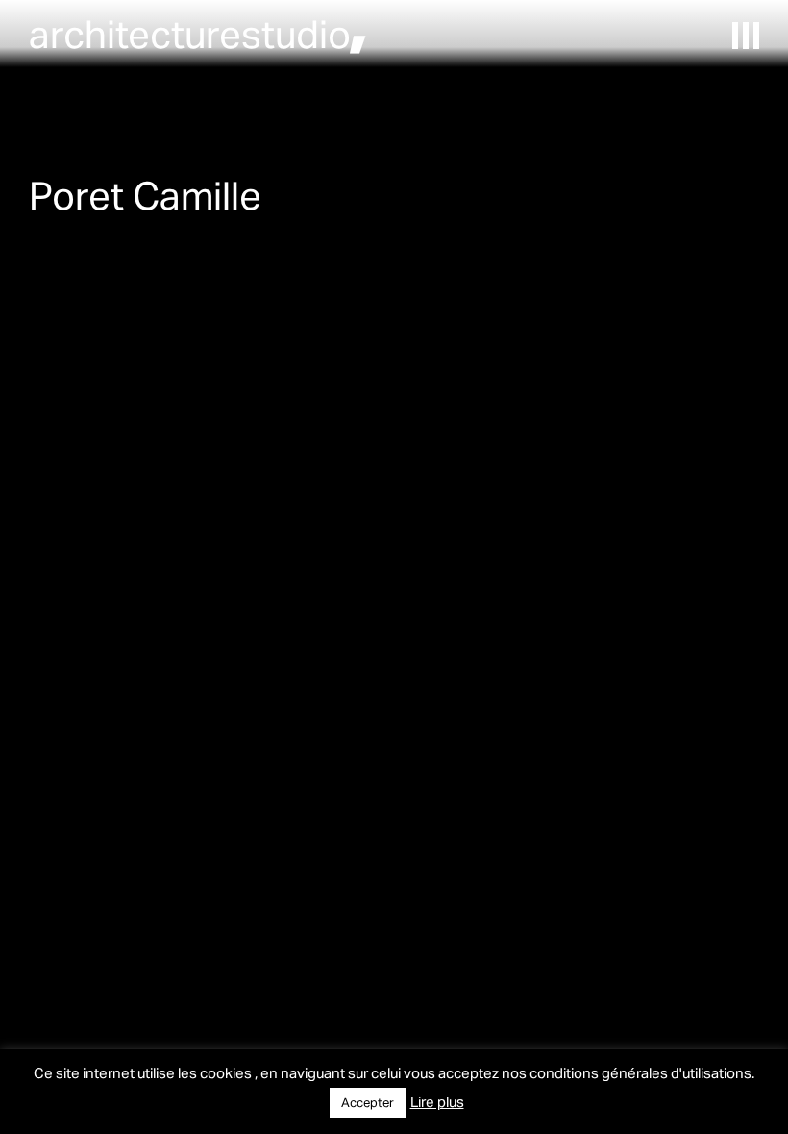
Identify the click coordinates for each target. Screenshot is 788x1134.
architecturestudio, (198, 33)
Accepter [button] (367, 1102)
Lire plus (437, 1101)
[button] (745, 35)
